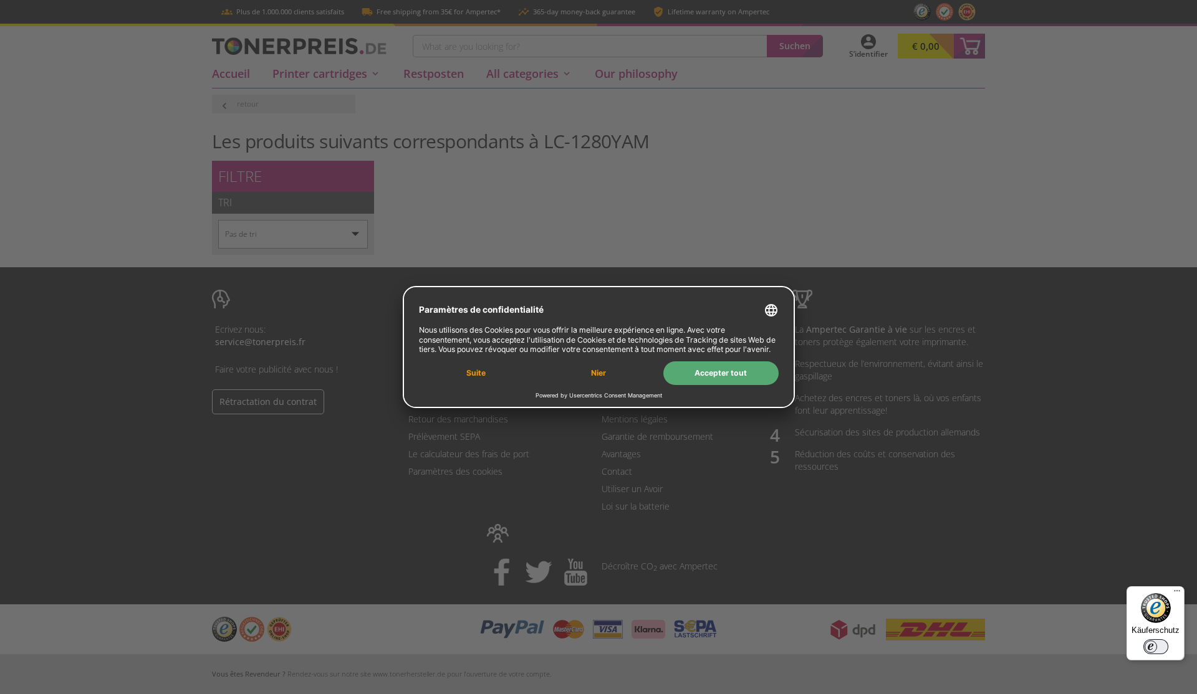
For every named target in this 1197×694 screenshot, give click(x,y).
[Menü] (1177, 593)
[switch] (1155, 646)
